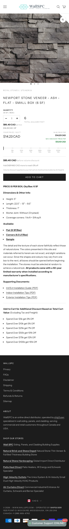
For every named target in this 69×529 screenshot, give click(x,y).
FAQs (6, 374)
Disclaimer (8, 380)
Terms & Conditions (13, 390)
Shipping (7, 385)
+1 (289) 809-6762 (21, 513)
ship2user (59, 417)
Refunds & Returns (12, 395)
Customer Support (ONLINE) (49, 522)
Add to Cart (34, 177)
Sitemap (7, 401)
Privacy (6, 369)
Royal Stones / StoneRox (17, 90)
